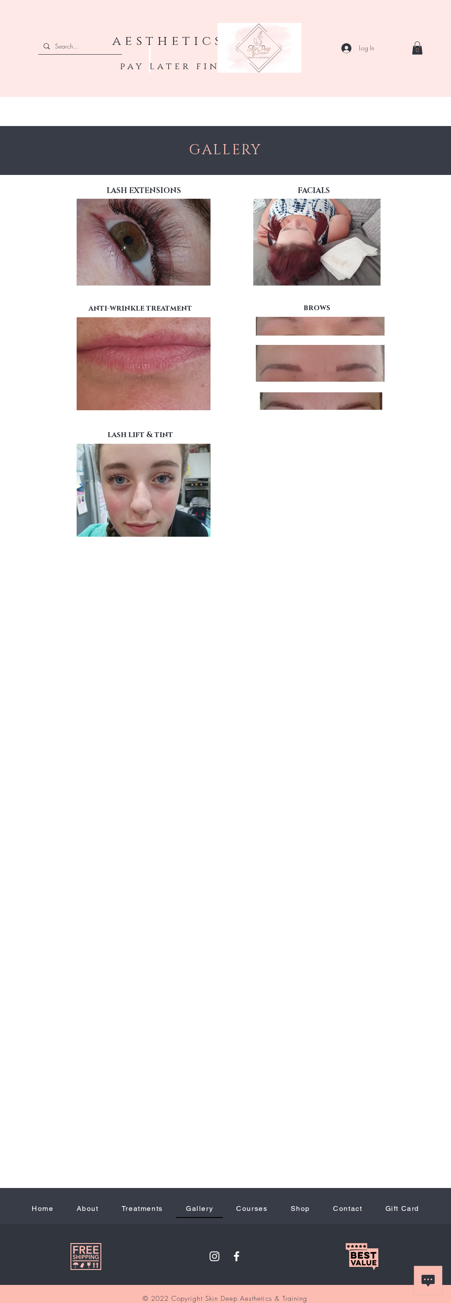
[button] (417, 48)
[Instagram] (214, 1256)
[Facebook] (236, 1256)
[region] (381, 1145)
